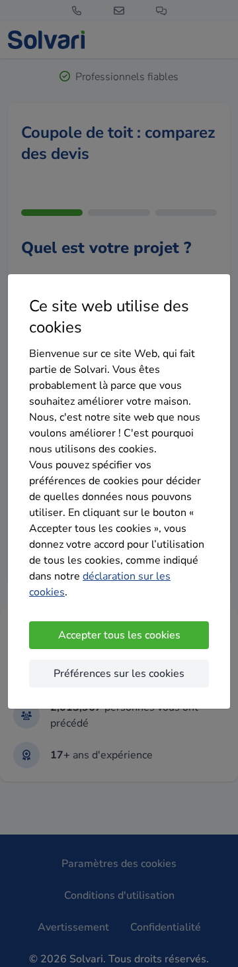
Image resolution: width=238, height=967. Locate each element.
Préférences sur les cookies (119, 673)
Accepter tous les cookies (119, 635)
